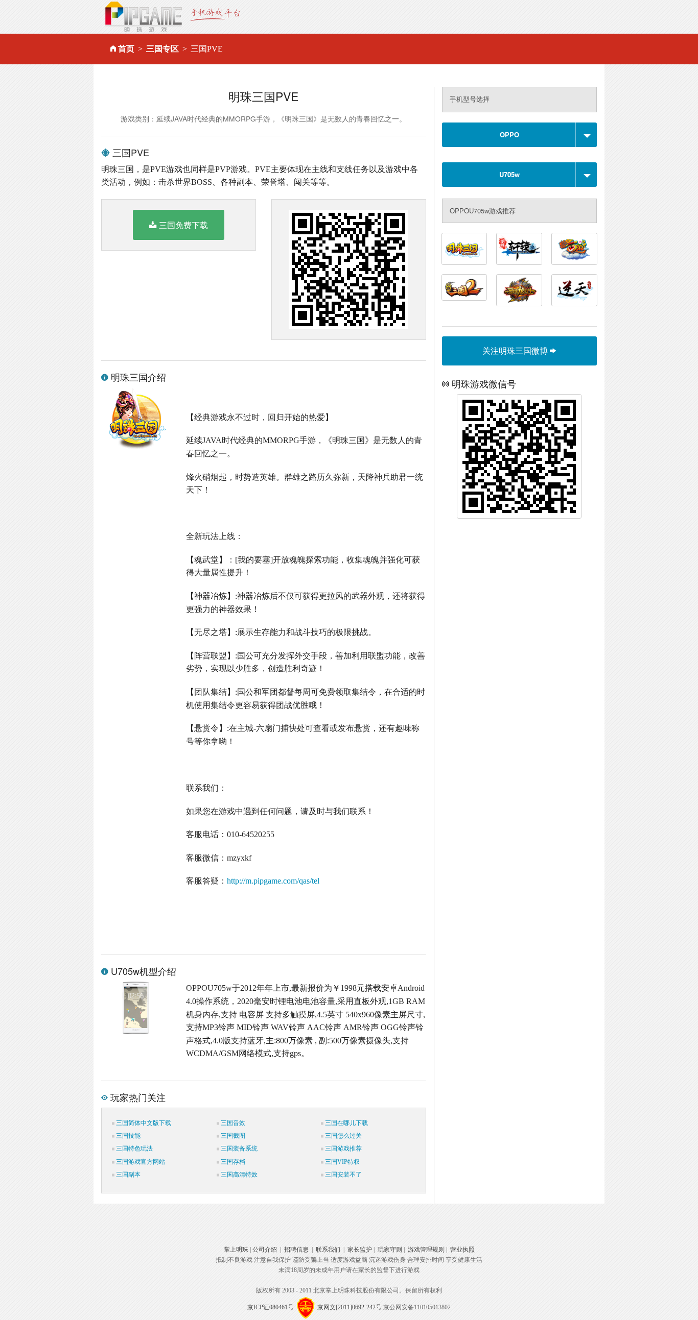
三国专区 (162, 48)
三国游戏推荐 (342, 1148)
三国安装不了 (342, 1174)
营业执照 (462, 1249)
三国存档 (232, 1161)
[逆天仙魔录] (574, 290)
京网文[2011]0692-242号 (349, 1307)
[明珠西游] (574, 248)
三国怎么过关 (342, 1135)
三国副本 (127, 1174)
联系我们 (328, 1249)
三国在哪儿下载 (345, 1123)
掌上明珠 (236, 1249)
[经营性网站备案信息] (305, 1307)
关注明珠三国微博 (516, 350)
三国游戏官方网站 (139, 1161)
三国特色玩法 (133, 1148)
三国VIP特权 (341, 1161)
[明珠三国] (464, 248)
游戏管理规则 (426, 1249)
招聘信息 (296, 1249)
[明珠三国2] (464, 287)
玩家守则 (390, 1249)
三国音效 (232, 1123)
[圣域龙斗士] (519, 290)
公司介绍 (264, 1249)
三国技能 (127, 1135)
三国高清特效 (238, 1174)
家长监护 (359, 1249)
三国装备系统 (238, 1148)
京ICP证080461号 (270, 1307)
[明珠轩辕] (519, 248)
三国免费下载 (183, 225)
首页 (126, 48)
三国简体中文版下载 (142, 1123)
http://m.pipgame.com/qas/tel (273, 880)
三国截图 (232, 1135)
